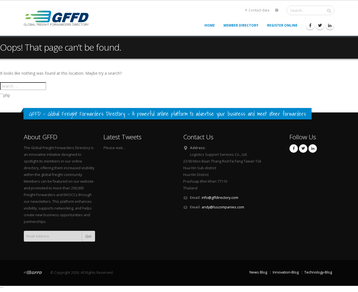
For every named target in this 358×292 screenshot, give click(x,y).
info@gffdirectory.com (220, 197)
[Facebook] (310, 25)
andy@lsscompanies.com (223, 207)
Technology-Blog (318, 272)
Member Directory (240, 25)
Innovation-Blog (286, 272)
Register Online (282, 25)
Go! (88, 236)
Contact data (258, 10)
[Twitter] (320, 25)
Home (209, 25)
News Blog (258, 272)
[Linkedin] (330, 25)
